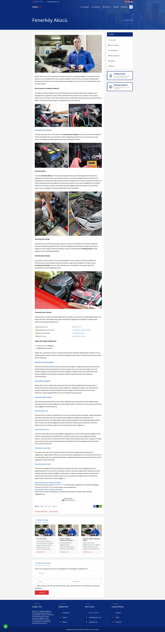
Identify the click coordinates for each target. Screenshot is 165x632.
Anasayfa (126, 20)
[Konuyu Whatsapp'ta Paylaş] (100, 506)
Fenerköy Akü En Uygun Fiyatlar (81, 330)
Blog (131, 20)
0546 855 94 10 (76, 327)
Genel (42, 506)
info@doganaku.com (53, 1)
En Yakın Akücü (42, 539)
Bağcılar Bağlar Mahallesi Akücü (91, 539)
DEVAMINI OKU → (42, 552)
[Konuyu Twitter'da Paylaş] (97, 506)
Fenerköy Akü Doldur (78, 333)
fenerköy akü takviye (41, 511)
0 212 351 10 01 (38, 1)
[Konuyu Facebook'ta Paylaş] (94, 506)
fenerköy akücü (53, 511)
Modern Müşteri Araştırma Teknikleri (66, 539)
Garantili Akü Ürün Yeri (79, 336)
